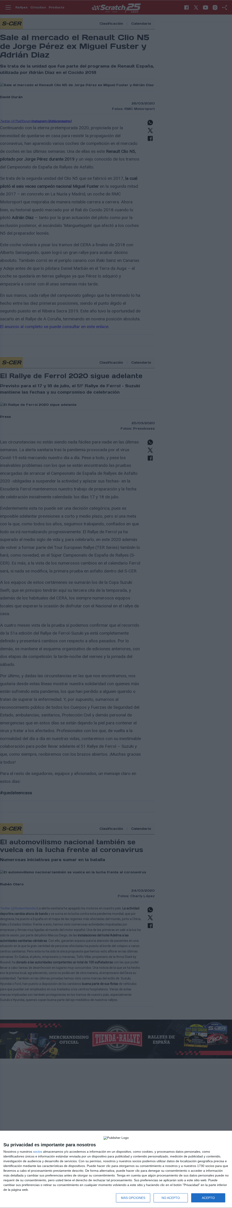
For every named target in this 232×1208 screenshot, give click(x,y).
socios (37, 1151)
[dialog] (116, 1169)
